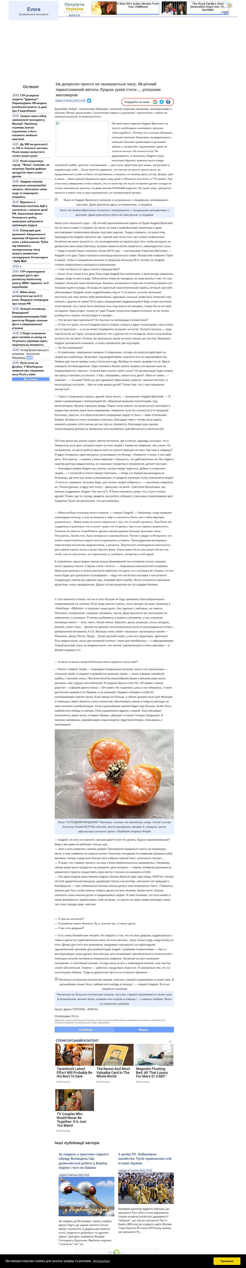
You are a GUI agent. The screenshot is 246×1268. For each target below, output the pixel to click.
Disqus (143, 1030)
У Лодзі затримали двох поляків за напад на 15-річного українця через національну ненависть (29, 338)
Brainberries (63, 1081)
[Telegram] (161, 102)
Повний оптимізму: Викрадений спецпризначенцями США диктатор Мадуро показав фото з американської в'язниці (29, 318)
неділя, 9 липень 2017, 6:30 (70, 100)
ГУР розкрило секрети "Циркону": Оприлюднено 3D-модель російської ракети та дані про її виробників (29, 102)
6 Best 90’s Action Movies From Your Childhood (138, 5)
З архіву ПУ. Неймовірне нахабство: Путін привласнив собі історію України (145, 1158)
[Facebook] (168, 102)
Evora (33, 9)
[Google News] (155, 102)
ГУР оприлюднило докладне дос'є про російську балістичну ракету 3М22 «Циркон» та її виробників (30, 279)
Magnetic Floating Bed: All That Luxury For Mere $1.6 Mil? (152, 1072)
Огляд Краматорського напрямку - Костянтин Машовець (30, 353)
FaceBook (85, 1030)
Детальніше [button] (101, 1261)
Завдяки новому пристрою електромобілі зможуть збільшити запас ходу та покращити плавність (29, 189)
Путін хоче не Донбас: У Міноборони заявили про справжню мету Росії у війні (28, 368)
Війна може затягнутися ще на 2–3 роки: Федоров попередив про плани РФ (30, 297)
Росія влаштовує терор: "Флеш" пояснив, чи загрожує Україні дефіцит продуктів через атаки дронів (30, 168)
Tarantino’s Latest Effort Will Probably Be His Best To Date (74, 1072)
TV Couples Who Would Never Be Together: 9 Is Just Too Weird (71, 1119)
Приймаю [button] (227, 1261)
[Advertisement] (123, 51)
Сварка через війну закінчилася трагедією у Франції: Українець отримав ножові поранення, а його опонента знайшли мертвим (29, 127)
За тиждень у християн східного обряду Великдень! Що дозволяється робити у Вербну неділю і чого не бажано (84, 1161)
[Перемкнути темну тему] (228, 5)
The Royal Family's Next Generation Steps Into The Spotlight (207, 6)
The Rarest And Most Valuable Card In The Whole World (113, 1072)
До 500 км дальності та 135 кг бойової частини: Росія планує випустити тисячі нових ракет (30, 149)
